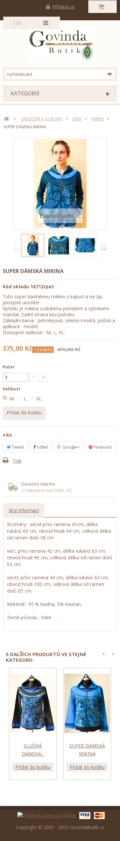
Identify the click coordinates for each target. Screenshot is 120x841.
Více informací (24, 510)
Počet (9, 367)
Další (103, 246)
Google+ (70, 447)
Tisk (17, 461)
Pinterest (102, 447)
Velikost (12, 389)
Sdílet (42, 447)
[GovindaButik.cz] (61, 44)
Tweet (17, 447)
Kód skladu (16, 286)
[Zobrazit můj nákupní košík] (102, 6)
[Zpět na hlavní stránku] (6, 119)
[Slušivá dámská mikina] (32, 703)
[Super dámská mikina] (32, 245)
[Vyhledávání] (111, 74)
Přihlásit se (63, 7)
